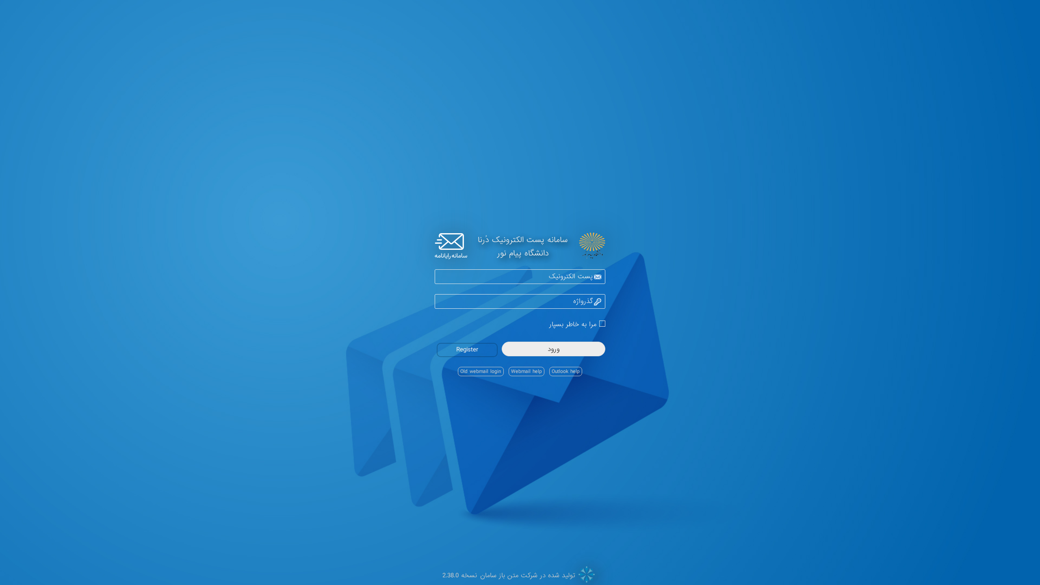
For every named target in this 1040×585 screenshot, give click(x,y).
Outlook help (566, 371)
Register (467, 349)
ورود (554, 349)
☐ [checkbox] (602, 323)
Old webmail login (480, 371)
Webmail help (526, 371)
